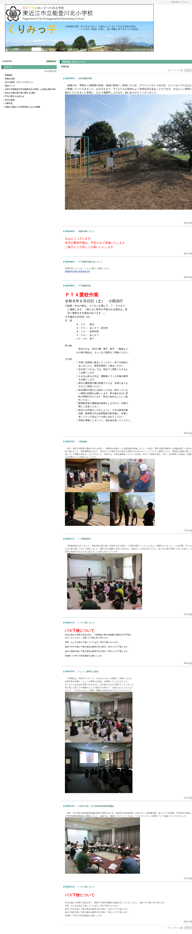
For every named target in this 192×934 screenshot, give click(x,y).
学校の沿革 (10, 79)
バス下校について (87, 623)
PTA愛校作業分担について (90, 262)
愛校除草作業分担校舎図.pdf (77, 271)
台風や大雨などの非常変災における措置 (22, 107)
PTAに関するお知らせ (14, 96)
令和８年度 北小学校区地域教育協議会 (96, 806)
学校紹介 (9, 75)
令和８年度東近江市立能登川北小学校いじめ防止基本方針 (30, 89)
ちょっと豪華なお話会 (89, 671)
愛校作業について (87, 231)
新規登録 (175, 2)
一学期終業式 (85, 539)
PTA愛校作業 (85, 286)
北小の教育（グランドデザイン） (19, 82)
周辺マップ (10, 86)
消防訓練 (83, 441)
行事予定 (9, 103)
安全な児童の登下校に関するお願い (20, 93)
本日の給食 (10, 100)
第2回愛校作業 (85, 78)
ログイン (185, 2)
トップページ (50, 71)
